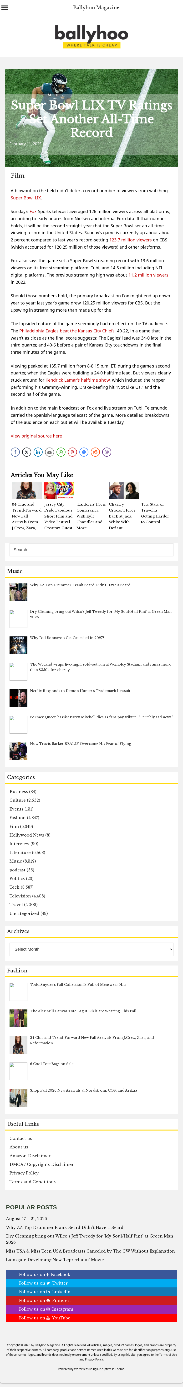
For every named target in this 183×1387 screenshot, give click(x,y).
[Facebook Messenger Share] (83, 452)
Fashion (18, 817)
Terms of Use (168, 1355)
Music (16, 861)
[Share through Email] (49, 452)
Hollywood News (27, 835)
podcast (17, 870)
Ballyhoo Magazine (96, 8)
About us (19, 1147)
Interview (19, 843)
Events (16, 809)
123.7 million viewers (130, 240)
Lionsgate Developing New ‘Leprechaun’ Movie (55, 1259)
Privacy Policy (24, 1173)
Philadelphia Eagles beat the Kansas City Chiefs (67, 331)
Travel (16, 904)
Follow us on (44, 1274)
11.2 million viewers (148, 275)
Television (20, 896)
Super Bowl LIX (26, 198)
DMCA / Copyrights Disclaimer (42, 1164)
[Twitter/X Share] (26, 452)
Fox (33, 211)
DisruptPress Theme (110, 1369)
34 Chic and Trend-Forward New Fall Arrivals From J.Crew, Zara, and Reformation (26, 522)
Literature (20, 852)
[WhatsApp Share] (61, 452)
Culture (18, 800)
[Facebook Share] (15, 452)
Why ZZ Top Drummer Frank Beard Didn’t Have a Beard (64, 1227)
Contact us (21, 1138)
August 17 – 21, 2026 (26, 1218)
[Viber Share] (106, 452)
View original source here (36, 436)
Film (18, 175)
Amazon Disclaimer (30, 1155)
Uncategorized (24, 913)
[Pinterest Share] (72, 452)
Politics (17, 878)
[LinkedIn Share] (38, 452)
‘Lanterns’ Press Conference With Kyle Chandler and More (91, 516)
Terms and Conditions (33, 1181)
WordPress (81, 1369)
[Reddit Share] (95, 452)
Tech (15, 887)
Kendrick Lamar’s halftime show (78, 380)
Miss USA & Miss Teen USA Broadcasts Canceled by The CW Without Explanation (90, 1251)
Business (19, 791)
